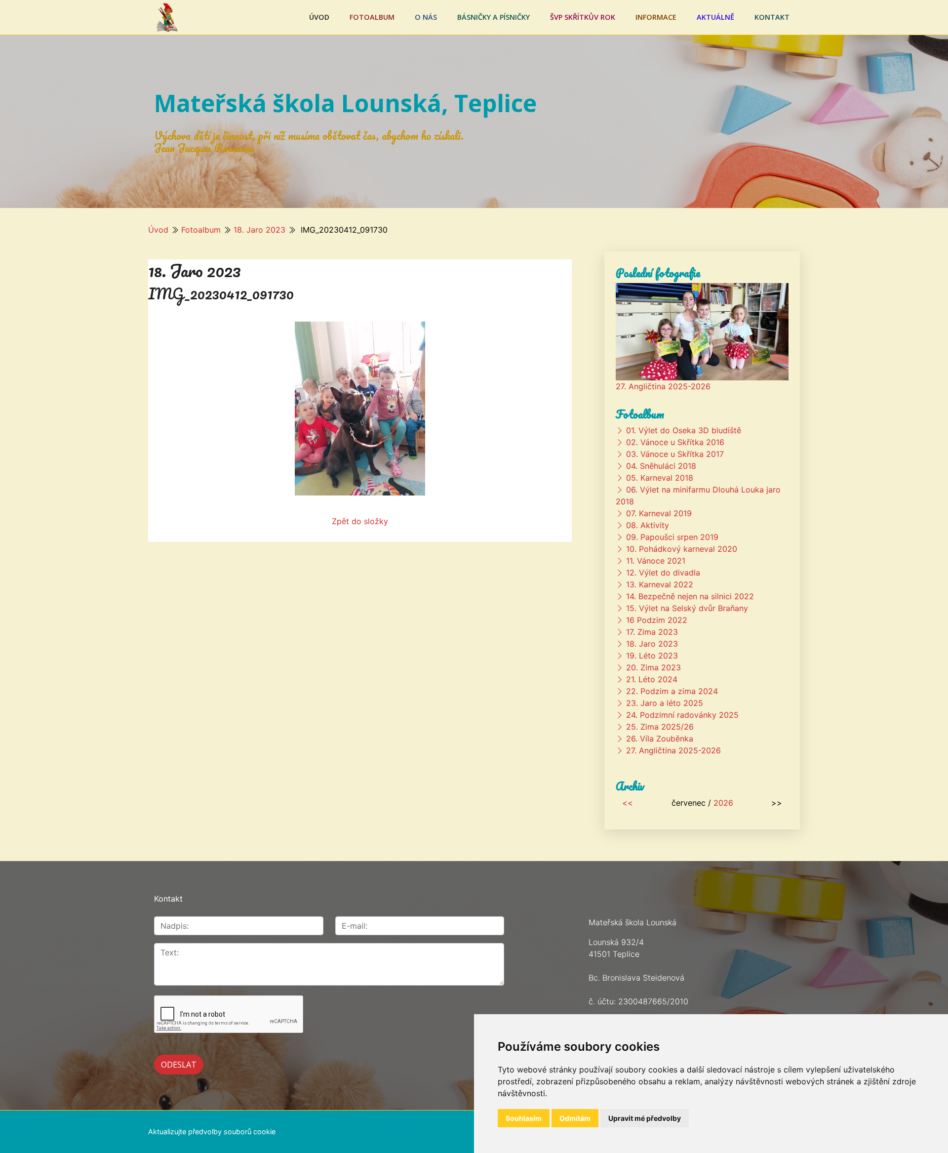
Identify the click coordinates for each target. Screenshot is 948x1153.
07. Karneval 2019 (659, 513)
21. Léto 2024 (651, 679)
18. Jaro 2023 (259, 230)
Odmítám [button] (575, 1118)
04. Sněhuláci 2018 (661, 466)
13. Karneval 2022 (659, 584)
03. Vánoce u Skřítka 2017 (675, 454)
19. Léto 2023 (652, 655)
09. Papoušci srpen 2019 (672, 537)
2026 (723, 803)
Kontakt (772, 17)
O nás (426, 17)
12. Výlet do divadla (663, 572)
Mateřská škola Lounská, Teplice (345, 103)
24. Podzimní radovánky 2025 (682, 715)
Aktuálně (715, 17)
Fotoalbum (372, 17)
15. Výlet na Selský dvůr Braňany (687, 608)
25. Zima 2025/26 (660, 727)
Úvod (319, 17)
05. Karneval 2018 (659, 478)
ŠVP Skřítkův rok (582, 17)
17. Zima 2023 (652, 632)
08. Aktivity (647, 525)
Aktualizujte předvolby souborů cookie (212, 1131)
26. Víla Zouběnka (659, 738)
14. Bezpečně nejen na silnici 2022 (690, 596)
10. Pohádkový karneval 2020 (681, 549)
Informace (655, 17)
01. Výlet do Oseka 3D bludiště (683, 430)
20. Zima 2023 (653, 667)
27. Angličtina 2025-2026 (663, 386)
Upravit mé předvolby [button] (644, 1118)
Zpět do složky (360, 521)
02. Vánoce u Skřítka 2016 (675, 442)
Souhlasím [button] (524, 1118)
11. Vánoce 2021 (655, 561)
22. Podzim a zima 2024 (672, 691)
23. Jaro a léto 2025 (664, 703)
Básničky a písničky (493, 17)
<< (627, 803)
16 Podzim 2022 (656, 620)
